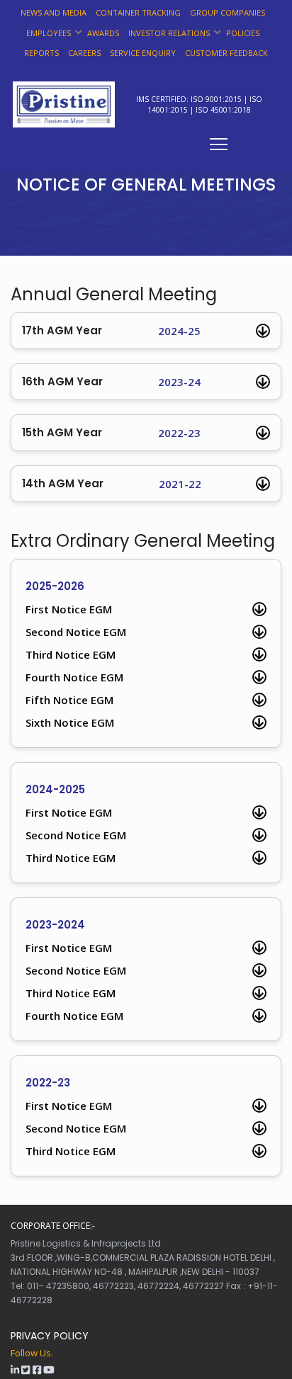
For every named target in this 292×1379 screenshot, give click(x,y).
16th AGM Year (111, 382)
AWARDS (103, 33)
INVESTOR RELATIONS (169, 33)
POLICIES (242, 33)
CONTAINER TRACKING (138, 12)
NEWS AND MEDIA (53, 12)
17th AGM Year (111, 331)
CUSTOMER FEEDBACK (226, 52)
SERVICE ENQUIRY (143, 52)
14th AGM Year (111, 484)
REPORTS (41, 52)
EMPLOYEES (48, 33)
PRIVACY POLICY (50, 1336)
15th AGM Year (111, 433)
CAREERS (84, 52)
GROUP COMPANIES (227, 12)
